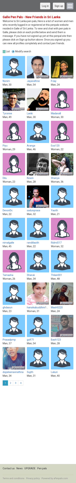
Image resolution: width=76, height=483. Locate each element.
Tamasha (8, 275)
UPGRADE (30, 468)
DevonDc (8, 210)
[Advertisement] (38, 426)
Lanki (30, 113)
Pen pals (42, 468)
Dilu (5, 178)
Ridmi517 (56, 242)
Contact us (9, 468)
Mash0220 (57, 307)
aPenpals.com (61, 478)
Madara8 (56, 113)
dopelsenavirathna (13, 372)
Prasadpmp (9, 339)
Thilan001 (56, 275)
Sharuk (31, 275)
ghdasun (7, 307)
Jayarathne (33, 81)
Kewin (30, 178)
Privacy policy (33, 478)
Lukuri (54, 372)
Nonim (6, 81)
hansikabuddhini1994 (39, 307)
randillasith (33, 242)
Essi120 (55, 145)
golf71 (30, 339)
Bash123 (56, 339)
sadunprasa (33, 210)
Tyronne (7, 113)
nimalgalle (8, 242)
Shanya (55, 178)
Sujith (30, 372)
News (19, 468)
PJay (53, 81)
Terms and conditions (13, 478)
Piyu (5, 145)
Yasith (54, 210)
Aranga (31, 145)
